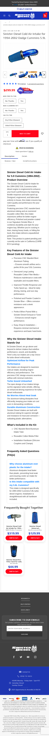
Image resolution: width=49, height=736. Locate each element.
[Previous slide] (5, 74)
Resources (25, 598)
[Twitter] (21, 657)
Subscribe (24, 634)
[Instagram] (35, 657)
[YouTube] (28, 657)
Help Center (25, 604)
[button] (13, 74)
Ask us (31, 151)
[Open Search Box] (9, 15)
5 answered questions (35, 84)
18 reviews (21, 84)
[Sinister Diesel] (25, 15)
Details (24, 156)
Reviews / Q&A (10, 161)
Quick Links (25, 610)
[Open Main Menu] (4, 15)
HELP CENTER (25, 9)
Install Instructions (30, 161)
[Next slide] (44, 74)
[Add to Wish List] (42, 133)
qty (7, 132)
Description (9, 156)
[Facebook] (14, 657)
